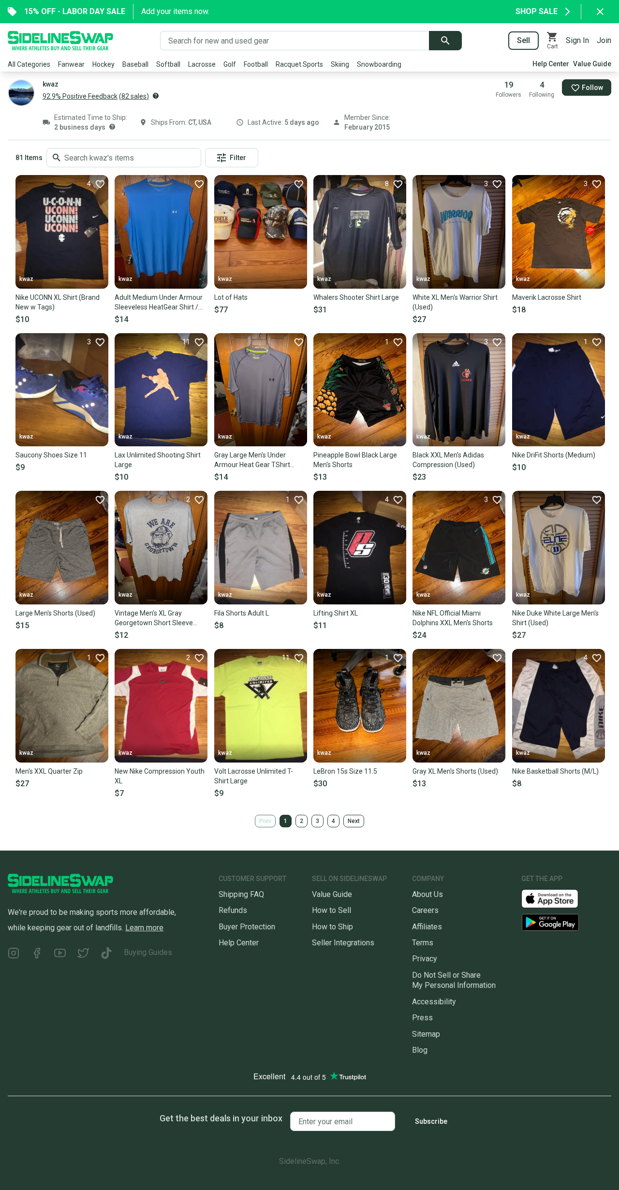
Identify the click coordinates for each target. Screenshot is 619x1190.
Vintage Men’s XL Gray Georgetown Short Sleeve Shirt (154, 618)
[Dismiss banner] (600, 11)
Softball (168, 64)
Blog (419, 1050)
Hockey (103, 64)
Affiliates (427, 926)
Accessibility (434, 1001)
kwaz (26, 279)
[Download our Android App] (566, 922)
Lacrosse (202, 64)
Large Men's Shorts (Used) (55, 613)
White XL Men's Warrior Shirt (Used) (455, 302)
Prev (265, 821)
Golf (229, 64)
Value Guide (592, 64)
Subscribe (431, 1121)
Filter (238, 158)
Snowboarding (379, 64)
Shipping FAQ (241, 894)
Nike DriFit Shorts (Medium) (553, 455)
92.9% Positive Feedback (80, 96)
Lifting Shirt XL (335, 613)
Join (604, 40)
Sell (523, 40)
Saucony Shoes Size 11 (51, 455)
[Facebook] (37, 954)
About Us (427, 894)
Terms (422, 942)
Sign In (577, 40)
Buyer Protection (247, 926)
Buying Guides (148, 952)
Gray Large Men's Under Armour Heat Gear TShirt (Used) (252, 460)
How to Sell (331, 910)
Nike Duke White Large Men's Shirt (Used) (555, 618)
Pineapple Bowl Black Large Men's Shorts (355, 460)
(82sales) (134, 96)
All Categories (29, 64)
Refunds (233, 910)
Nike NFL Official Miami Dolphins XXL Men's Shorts (453, 618)
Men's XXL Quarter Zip (49, 771)
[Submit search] (445, 40)
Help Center (550, 64)
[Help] (155, 96)
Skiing (340, 64)
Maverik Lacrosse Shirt (546, 297)
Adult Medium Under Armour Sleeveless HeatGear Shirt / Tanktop (159, 303)
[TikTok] (106, 954)
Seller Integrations (343, 942)
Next (354, 821)
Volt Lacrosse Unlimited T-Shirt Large (253, 776)
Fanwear (71, 64)
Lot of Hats (231, 297)
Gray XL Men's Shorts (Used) (455, 771)
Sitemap (426, 1034)
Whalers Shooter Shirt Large (356, 297)
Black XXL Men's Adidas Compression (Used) (448, 460)
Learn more (144, 927)
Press (422, 1017)
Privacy (424, 958)
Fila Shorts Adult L (241, 613)
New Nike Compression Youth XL (160, 776)
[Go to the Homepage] (60, 40)
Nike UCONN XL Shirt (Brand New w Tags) (57, 302)
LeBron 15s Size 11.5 (345, 771)
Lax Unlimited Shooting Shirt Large (158, 460)
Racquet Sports (299, 64)
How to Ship (332, 926)
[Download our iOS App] (557, 898)
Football (256, 64)
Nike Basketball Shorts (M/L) (555, 771)
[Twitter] (83, 954)
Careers (425, 910)
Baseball (135, 64)
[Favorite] (198, 183)
